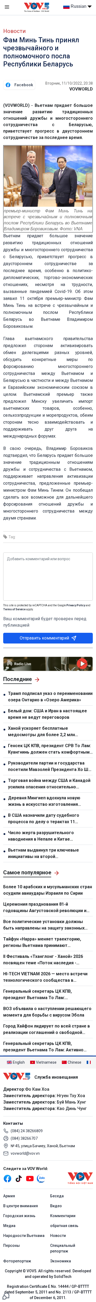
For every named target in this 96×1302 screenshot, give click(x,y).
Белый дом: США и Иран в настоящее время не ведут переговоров (47, 714)
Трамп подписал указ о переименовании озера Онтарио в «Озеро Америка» (50, 696)
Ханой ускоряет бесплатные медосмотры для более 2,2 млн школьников (41, 732)
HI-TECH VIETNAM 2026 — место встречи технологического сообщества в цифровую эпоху (45, 977)
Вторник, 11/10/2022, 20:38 (69, 83)
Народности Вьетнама (24, 1235)
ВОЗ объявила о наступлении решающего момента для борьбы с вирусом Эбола (47, 1012)
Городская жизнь (19, 1216)
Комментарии (62, 1216)
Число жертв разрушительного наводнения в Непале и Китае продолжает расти (41, 836)
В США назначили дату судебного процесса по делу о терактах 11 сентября (43, 819)
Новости (14, 31)
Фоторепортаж (17, 1261)
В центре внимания (20, 1206)
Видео (56, 1206)
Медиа (9, 1226)
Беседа (57, 1196)
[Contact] (6, 1295)
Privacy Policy (75, 605)
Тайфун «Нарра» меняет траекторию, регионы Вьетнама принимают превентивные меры (42, 942)
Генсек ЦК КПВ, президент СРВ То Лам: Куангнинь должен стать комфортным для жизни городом (49, 749)
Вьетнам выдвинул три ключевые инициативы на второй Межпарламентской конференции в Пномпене (45, 854)
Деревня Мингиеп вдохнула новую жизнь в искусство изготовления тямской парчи (44, 801)
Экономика (60, 1261)
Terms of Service (14, 609)
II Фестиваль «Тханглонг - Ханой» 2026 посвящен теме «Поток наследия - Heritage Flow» (43, 960)
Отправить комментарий (44, 638)
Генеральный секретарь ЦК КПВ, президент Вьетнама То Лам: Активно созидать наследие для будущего (43, 1047)
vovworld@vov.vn (25, 1153)
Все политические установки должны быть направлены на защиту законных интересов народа (44, 925)
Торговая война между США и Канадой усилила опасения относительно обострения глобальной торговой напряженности (49, 784)
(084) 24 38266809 (27, 1131)
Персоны (11, 1245)
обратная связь (64, 1226)
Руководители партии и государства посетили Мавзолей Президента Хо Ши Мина (49, 767)
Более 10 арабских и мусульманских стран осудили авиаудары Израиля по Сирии (47, 890)
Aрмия (9, 1196)
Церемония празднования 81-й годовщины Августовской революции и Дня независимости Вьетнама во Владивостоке (44, 908)
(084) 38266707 (24, 1138)
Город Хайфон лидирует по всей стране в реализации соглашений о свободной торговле (46, 1029)
